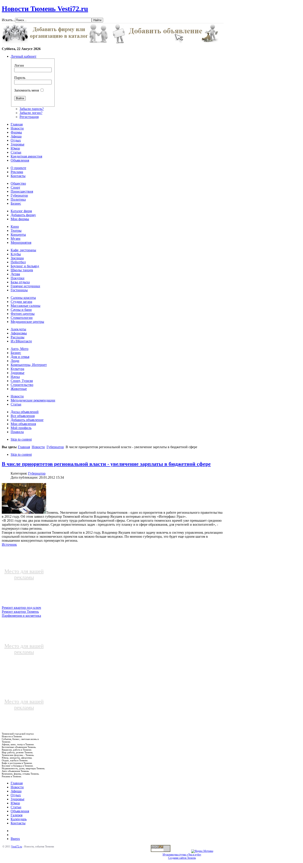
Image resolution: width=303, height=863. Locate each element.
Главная (24, 447)
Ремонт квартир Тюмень (20, 611)
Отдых (16, 795)
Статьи (16, 807)
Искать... (8, 20)
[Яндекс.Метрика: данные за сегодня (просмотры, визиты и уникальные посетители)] (202, 851)
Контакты (18, 823)
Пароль (19, 78)
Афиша (16, 791)
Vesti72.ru (16, 846)
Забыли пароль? (32, 109)
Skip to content (21, 439)
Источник (9, 544)
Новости (38, 447)
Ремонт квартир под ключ (21, 607)
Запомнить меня (26, 90)
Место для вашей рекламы (24, 574)
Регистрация (29, 117)
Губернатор (55, 447)
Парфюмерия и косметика (21, 615)
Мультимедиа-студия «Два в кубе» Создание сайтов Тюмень (182, 856)
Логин (19, 65)
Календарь (19, 819)
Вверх (15, 839)
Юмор (15, 803)
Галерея (16, 815)
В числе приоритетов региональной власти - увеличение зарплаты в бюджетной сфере (106, 464)
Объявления (20, 811)
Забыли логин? (31, 113)
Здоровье (17, 799)
